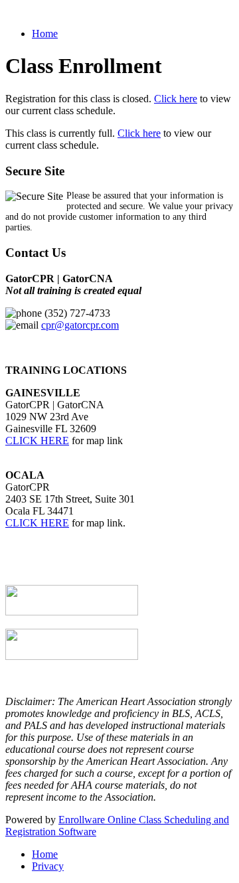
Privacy (48, 866)
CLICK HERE (37, 440)
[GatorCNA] (71, 656)
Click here (175, 98)
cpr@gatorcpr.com (80, 325)
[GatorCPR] (71, 611)
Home (45, 33)
